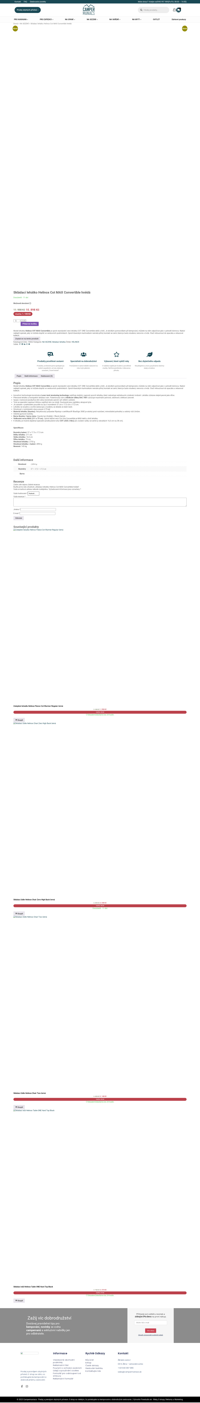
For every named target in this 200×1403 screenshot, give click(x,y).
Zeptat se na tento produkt (26, 339)
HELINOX (75, 342)
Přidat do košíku (29, 324)
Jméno (16, 509)
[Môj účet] (174, 10)
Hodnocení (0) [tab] (47, 376)
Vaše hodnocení (20, 493)
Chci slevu (150, 1331)
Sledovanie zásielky (38, 2)
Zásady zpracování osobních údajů (150, 1335)
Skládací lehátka (59, 342)
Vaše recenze (19, 496)
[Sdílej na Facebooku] (20, 344)
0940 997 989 (162, 2)
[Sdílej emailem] (29, 344)
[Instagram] (27, 1386)
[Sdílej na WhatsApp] (27, 344)
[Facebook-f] (22, 1386)
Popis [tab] (19, 376)
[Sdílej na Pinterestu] (22, 344)
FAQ (25, 2)
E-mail (16, 513)
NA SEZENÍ (24, 24)
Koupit (20, 720)
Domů (15, 24)
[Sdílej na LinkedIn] (24, 344)
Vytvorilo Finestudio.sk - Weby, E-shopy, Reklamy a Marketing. (158, 1399)
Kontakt (18, 2)
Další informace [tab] (31, 376)
